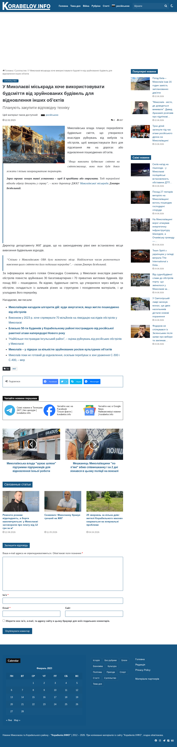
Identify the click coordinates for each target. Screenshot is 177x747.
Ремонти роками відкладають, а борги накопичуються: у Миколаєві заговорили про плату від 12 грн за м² (20, 521)
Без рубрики (111, 660)
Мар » (17, 720)
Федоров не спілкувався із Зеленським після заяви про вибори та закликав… (162, 333)
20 (11, 704)
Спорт (123, 672)
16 (44, 697)
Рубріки (96, 6)
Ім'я (5, 595)
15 (33, 697)
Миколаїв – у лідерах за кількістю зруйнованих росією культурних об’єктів (60, 349)
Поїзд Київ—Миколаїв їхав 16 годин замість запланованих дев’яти (162, 85)
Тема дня (75, 6)
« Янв (9, 720)
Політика (97, 672)
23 (44, 704)
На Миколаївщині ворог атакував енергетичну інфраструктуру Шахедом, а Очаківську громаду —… (163, 230)
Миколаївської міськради (94, 183)
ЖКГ (14, 369)
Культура (112, 666)
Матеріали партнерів (147, 679)
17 (55, 697)
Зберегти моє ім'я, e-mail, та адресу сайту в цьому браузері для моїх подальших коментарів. (58, 621)
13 (11, 697)
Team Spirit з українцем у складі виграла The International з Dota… (163, 257)
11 (66, 690)
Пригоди (111, 672)
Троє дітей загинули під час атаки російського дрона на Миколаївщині (162, 133)
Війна (86, 6)
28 (22, 711)
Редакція (140, 664)
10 (55, 690)
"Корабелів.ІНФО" (61, 735)
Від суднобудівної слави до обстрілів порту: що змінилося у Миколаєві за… (162, 281)
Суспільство (21, 70)
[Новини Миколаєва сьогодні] (26, 6)
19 (77, 697)
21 (22, 704)
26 (77, 704)
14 (22, 697)
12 (77, 690)
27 (11, 711)
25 (66, 704)
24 (55, 704)
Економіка (98, 666)
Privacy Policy (142, 670)
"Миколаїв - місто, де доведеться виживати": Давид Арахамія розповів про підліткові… (162, 109)
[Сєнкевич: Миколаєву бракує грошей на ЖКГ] (62, 501)
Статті (106, 6)
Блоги (124, 660)
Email (6, 608)
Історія (96, 660)
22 (33, 704)
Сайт (67, 608)
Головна (63, 6)
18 (66, 697)
